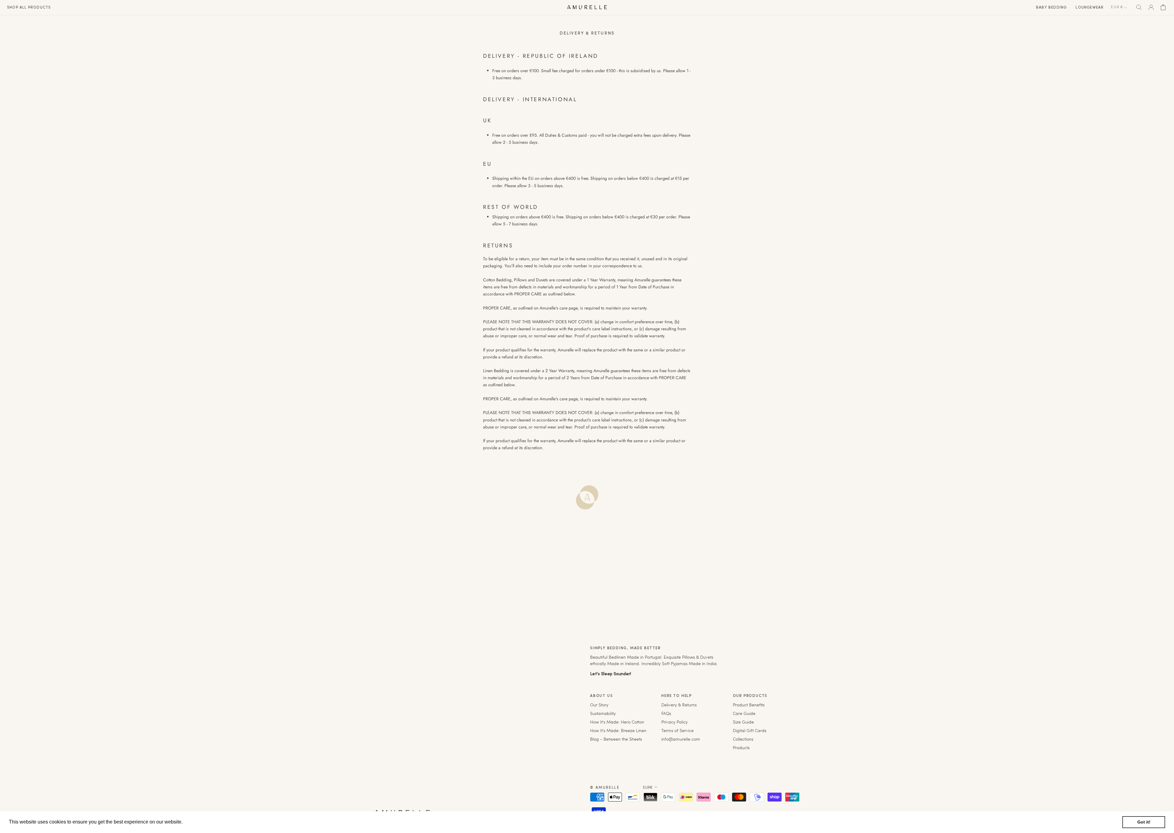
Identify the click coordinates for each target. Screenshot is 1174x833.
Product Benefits (749, 705)
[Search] (1139, 7)
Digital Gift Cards (749, 730)
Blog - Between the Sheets (616, 739)
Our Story (599, 705)
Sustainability (603, 713)
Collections (743, 739)
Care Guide (744, 713)
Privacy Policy (674, 722)
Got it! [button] (1143, 822)
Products (741, 747)
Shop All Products (29, 7)
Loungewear (1090, 7)
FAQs (666, 713)
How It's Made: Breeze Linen (618, 730)
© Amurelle (604, 788)
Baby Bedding (1051, 7)
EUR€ (1117, 7)
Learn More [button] (197, 821)
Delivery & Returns (679, 705)
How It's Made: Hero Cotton (617, 722)
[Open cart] (1163, 7)
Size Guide (743, 722)
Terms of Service (677, 730)
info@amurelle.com (680, 739)
